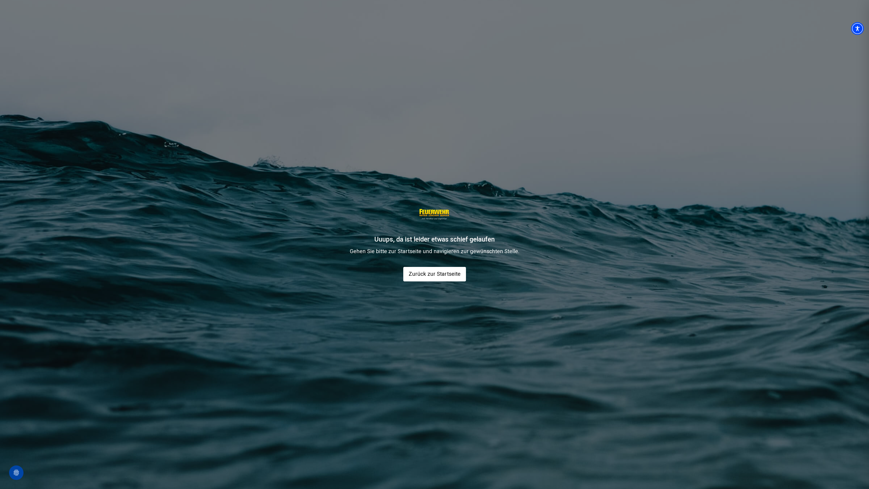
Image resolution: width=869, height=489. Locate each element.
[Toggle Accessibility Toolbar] (857, 28)
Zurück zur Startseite (435, 274)
